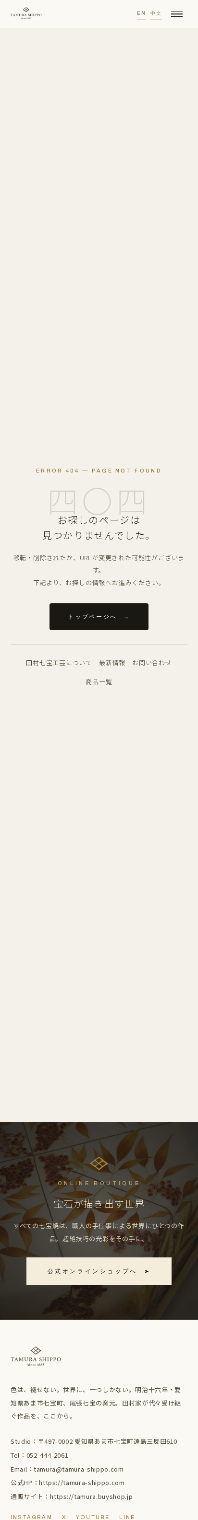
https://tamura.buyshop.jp (91, 1496)
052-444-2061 (47, 1455)
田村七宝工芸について (59, 662)
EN (141, 13)
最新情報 (112, 662)
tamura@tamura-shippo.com (79, 1469)
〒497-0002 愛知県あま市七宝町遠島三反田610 (108, 1441)
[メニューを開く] (176, 13)
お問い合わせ (152, 662)
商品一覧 (99, 681)
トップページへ (99, 616)
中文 (155, 13)
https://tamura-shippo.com (81, 1482)
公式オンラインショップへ (99, 1271)
